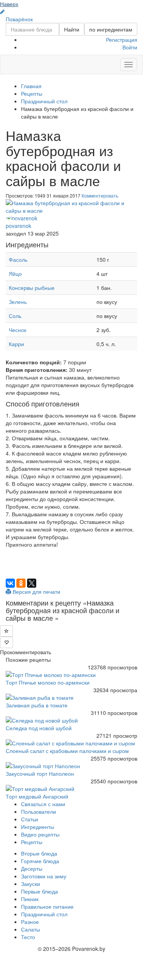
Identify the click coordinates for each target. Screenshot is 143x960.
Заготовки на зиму (43, 876)
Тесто (28, 937)
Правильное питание (47, 906)
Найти (71, 29)
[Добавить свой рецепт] (2, 11)
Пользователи (38, 811)
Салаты (30, 929)
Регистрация (121, 39)
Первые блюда (39, 891)
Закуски (30, 883)
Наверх (9, 4)
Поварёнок (19, 19)
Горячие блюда (40, 861)
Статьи (29, 819)
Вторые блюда (39, 853)
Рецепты (31, 842)
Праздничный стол (44, 914)
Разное (30, 921)
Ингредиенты (37, 826)
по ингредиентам (110, 29)
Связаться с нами (43, 804)
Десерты (31, 868)
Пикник (30, 899)
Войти (129, 47)
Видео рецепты (40, 834)
